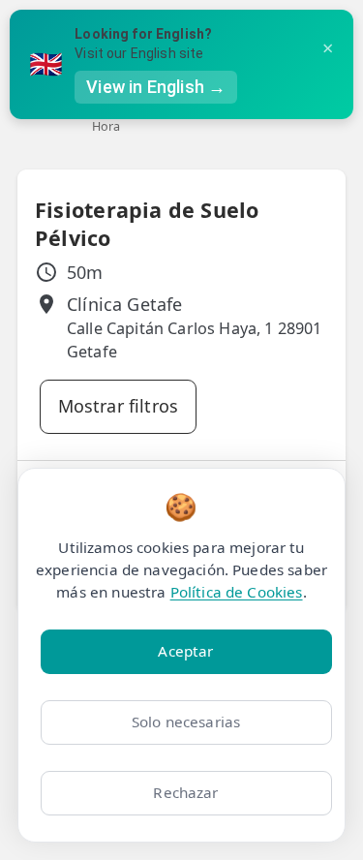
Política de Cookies (236, 591)
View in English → (156, 87)
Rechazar (185, 792)
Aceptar (185, 650)
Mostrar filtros (118, 405)
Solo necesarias (186, 721)
